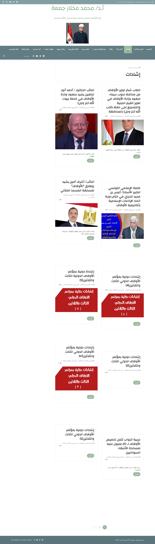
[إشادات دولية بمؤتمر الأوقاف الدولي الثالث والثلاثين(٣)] (76, 378)
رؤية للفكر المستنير (100, 49)
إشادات (128, 49)
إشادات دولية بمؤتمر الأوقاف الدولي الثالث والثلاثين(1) (79, 434)
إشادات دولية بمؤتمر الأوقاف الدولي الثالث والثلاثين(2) (125, 361)
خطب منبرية (85, 49)
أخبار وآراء (119, 49)
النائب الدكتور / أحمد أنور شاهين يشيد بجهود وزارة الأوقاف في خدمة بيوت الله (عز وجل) (77, 96)
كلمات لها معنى (13, 49)
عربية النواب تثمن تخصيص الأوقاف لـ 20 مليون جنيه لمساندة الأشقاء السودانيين (123, 446)
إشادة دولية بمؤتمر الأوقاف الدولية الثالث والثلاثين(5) (79, 276)
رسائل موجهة (61, 49)
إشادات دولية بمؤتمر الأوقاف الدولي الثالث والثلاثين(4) (125, 281)
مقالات (111, 49)
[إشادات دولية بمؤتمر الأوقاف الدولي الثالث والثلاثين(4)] (122, 305)
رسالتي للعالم (25, 49)
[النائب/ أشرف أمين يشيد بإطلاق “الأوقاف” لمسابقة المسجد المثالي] (76, 215)
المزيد (137, 156)
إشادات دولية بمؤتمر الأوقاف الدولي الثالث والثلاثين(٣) (79, 352)
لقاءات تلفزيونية (73, 49)
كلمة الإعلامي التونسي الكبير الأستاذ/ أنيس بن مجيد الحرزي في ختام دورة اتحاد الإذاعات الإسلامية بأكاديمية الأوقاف (122, 196)
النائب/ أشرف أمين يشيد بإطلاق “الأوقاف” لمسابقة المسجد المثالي (77, 186)
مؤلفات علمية (49, 49)
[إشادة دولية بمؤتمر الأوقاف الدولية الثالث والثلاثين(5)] (76, 300)
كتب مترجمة (37, 49)
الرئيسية (149, 49)
